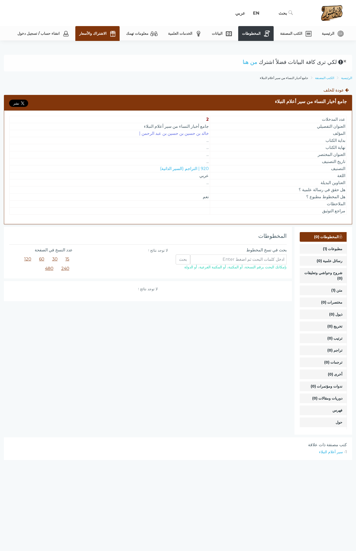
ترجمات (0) (333, 362)
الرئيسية (346, 78)
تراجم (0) (334, 350)
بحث (284, 13)
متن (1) (336, 290)
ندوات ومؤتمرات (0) (326, 386)
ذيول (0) (335, 314)
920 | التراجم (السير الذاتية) (184, 168)
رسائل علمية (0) (329, 260)
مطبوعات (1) (332, 248)
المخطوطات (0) (326, 236)
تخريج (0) (334, 326)
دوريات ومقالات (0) (327, 398)
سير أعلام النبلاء (331, 452)
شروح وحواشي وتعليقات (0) (323, 275)
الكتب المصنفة (324, 78)
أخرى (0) (335, 374)
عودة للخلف (334, 90)
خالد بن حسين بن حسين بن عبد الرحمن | (174, 133)
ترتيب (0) (334, 338)
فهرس (337, 410)
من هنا (250, 62)
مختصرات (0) (331, 302)
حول (339, 422)
